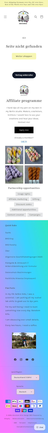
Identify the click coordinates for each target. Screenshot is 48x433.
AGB (15, 423)
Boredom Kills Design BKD (23, 415)
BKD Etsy (9, 239)
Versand (22, 423)
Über (7, 251)
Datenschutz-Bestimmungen (18, 272)
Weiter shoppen (24, 56)
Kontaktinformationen (25, 427)
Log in (24, 141)
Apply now (24, 130)
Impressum (32, 423)
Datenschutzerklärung (35, 418)
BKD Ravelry (11, 245)
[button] (5, 17)
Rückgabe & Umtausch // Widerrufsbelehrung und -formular (21, 264)
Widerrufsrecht (18, 418)
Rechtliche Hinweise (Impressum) (20, 278)
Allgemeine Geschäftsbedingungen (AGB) (24, 257)
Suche (8, 232)
